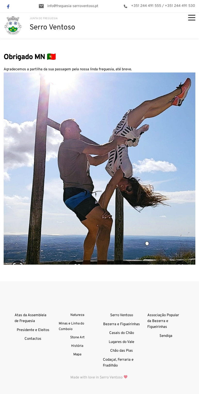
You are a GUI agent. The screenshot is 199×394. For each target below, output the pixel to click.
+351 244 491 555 (146, 6)
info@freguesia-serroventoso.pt (72, 6)
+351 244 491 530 (180, 6)
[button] (191, 17)
